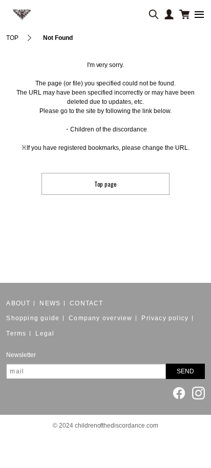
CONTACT (86, 303)
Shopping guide (32, 318)
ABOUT (18, 303)
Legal (44, 333)
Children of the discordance (108, 129)
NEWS (49, 303)
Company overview (100, 318)
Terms (16, 333)
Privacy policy (164, 318)
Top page (105, 184)
